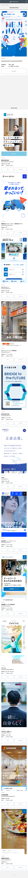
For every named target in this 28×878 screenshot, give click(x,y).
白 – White (11, 66)
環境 (6, 227)
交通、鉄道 (7, 290)
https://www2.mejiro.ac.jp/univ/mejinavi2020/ (11, 61)
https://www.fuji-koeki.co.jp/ (5, 415)
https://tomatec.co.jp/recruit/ (5, 732)
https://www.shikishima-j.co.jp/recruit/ (7, 161)
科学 (6, 861)
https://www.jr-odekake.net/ (5, 288)
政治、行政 (7, 671)
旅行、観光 (12, 671)
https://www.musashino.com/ (5, 859)
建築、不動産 (8, 163)
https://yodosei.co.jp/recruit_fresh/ (6, 225)
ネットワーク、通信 (9, 354)
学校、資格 (11, 64)
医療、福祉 (7, 798)
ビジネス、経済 (8, 417)
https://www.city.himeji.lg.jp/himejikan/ (7, 669)
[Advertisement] (14, 91)
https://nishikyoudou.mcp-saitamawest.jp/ (7, 796)
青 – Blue (16, 66)
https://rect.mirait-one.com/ (5, 542)
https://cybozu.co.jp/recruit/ (5, 605)
